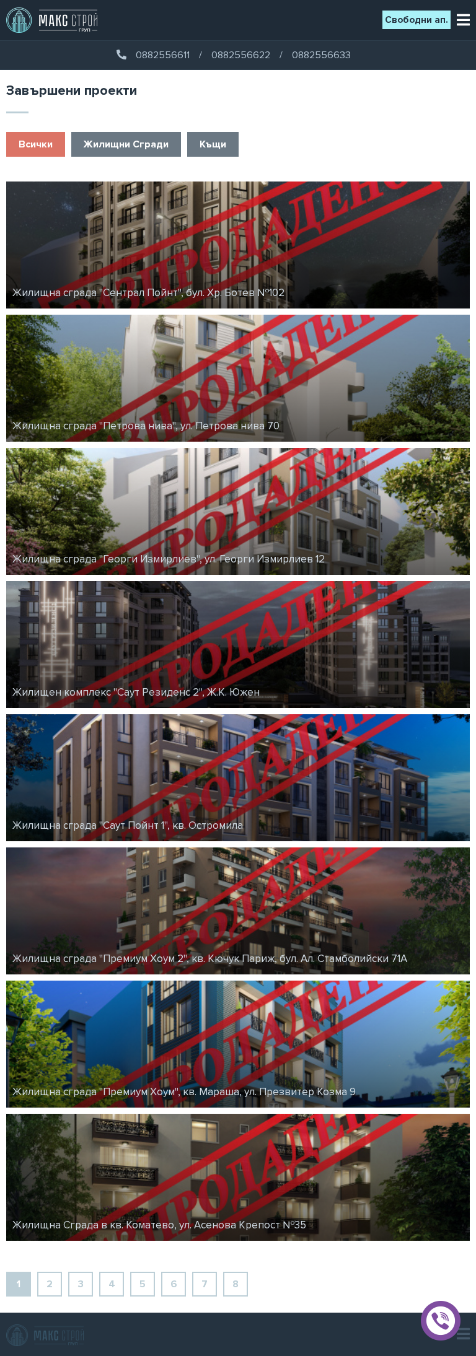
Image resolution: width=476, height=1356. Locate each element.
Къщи (213, 144)
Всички (36, 144)
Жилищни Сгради (126, 144)
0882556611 (163, 55)
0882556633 (321, 55)
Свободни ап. (416, 19)
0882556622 (240, 55)
